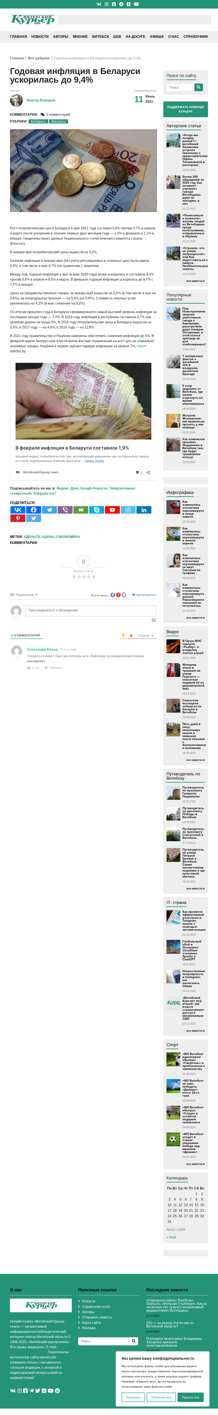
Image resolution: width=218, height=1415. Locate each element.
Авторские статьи (183, 125)
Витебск (100, 36)
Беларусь (38, 121)
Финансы (58, 121)
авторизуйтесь (145, 594)
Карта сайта (91, 1322)
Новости (40, 36)
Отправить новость (97, 1317)
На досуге (135, 36)
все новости (194, 281)
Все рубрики (39, 58)
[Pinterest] (17, 518)
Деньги (33, 537)
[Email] (80, 510)
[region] (162, 1378)
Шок (117, 36)
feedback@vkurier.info (28, 1352)
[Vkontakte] (17, 510)
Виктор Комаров (41, 100)
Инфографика (180, 492)
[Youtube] (112, 510)
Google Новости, (94, 488)
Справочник (196, 36)
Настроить (133, 1397)
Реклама (89, 1328)
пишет (142, 346)
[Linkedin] (143, 510)
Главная (18, 36)
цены (49, 537)
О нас (173, 36)
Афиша (157, 36)
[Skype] (96, 510)
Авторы (60, 36)
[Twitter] (33, 518)
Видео (172, 631)
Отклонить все (161, 1397)
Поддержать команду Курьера (185, 109)
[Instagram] (128, 510)
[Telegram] (49, 510)
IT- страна (176, 902)
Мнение (80, 36)
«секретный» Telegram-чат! (33, 493)
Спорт (172, 1044)
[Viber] (65, 510)
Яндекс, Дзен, (67, 488)
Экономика (69, 537)
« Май (171, 1237)
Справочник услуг (96, 1306)
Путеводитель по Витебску (183, 776)
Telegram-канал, (122, 488)
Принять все (190, 1397)
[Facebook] (33, 510)
